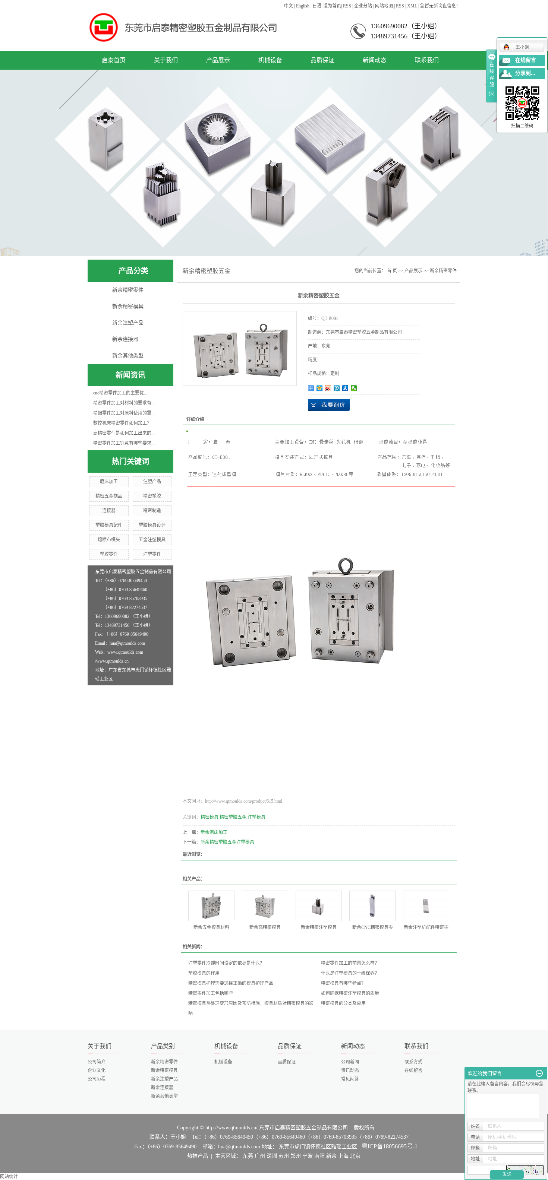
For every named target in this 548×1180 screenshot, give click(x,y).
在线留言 (413, 1070)
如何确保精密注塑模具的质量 (350, 993)
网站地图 (384, 6)
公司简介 (96, 1062)
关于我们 (166, 60)
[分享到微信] (354, 388)
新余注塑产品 (128, 323)
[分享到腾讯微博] (337, 388)
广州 (260, 1156)
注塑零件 (152, 554)
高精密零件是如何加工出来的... (124, 433)
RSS (347, 6)
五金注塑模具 (152, 539)
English (302, 6)
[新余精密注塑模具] (319, 906)
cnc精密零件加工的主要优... (120, 393)
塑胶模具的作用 (204, 973)
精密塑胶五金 (233, 817)
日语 (316, 6)
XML (412, 6)
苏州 (283, 1156)
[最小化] (539, 1073)
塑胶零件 (109, 554)
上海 (343, 1156)
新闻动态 (375, 60)
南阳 (319, 1156)
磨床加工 (109, 481)
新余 (331, 1156)
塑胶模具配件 (108, 525)
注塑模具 (256, 817)
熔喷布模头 (109, 539)
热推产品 (197, 1156)
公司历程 (96, 1079)
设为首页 (332, 6)
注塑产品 (152, 481)
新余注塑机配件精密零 (426, 927)
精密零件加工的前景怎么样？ (350, 963)
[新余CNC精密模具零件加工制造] (372, 906)
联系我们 (427, 60)
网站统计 (9, 1176)
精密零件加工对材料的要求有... (124, 403)
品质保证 (322, 60)
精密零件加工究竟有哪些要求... (124, 443)
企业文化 (96, 1070)
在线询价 (329, 405)
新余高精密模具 (265, 927)
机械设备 (270, 60)
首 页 (392, 270)
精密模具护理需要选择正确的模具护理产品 (230, 983)
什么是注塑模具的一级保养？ (350, 973)
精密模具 (209, 817)
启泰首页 (114, 60)
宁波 (307, 1156)
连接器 (109, 510)
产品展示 (218, 60)
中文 (288, 6)
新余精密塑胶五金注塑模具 (227, 842)
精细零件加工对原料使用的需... (124, 413)
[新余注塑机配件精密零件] (426, 906)
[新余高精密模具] (265, 906)
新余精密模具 (128, 306)
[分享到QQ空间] (319, 388)
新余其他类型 (128, 355)
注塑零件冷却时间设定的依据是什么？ (226, 963)
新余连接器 (125, 339)
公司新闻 (350, 1062)
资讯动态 (350, 1070)
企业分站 (363, 6)
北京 (355, 1156)
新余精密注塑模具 (319, 927)
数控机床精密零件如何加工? (121, 423)
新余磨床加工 (214, 832)
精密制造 (152, 510)
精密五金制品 (108, 496)
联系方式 (413, 1062)
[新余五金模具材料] (211, 906)
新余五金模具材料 (211, 927)
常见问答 (350, 1079)
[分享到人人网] (345, 388)
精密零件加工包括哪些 (210, 993)
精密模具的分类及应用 (343, 1003)
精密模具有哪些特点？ (343, 983)
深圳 (272, 1156)
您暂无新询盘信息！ (440, 6)
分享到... (525, 73)
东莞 (248, 1156)
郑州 (295, 1156)
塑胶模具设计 (152, 525)
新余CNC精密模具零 (372, 927)
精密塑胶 (152, 496)
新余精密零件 (128, 290)
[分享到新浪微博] (328, 388)
